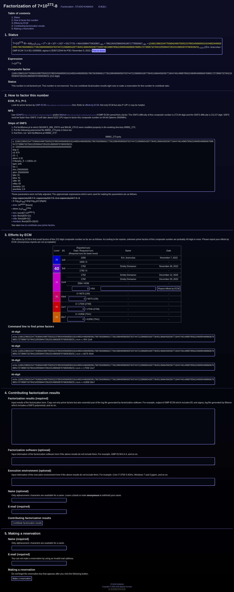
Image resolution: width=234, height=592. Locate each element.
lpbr (15, 216)
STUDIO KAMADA (84, 7)
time (15, 205)
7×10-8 (19, 43)
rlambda (17, 221)
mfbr (15, 218)
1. (11, 35)
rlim (14, 213)
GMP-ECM (40, 105)
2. (27, 95)
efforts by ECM (92, 105)
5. (22, 533)
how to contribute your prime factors (38, 225)
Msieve (62, 115)
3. (18, 235)
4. (32, 393)
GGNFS (20, 115)
